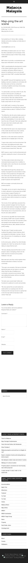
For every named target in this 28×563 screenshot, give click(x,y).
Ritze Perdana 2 (5, 447)
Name (3, 329)
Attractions (4, 490)
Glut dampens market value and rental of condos (14, 460)
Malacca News (5, 505)
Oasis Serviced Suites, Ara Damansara (11, 444)
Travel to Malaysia (6, 438)
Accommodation (5, 484)
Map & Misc (4, 507)
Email (3, 337)
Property (3, 522)
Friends (3, 541)
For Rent (3, 496)
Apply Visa (4, 487)
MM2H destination (6, 513)
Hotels (3, 502)
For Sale (3, 499)
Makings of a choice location (8, 463)
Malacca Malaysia (14, 9)
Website (3, 344)
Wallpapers (4, 544)
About (2, 538)
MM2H (3, 510)
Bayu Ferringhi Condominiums (9, 441)
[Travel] (24, 555)
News (2, 519)
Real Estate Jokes (6, 525)
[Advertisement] (14, 372)
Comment (4, 313)
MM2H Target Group (6, 516)
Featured (3, 493)
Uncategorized (5, 528)
